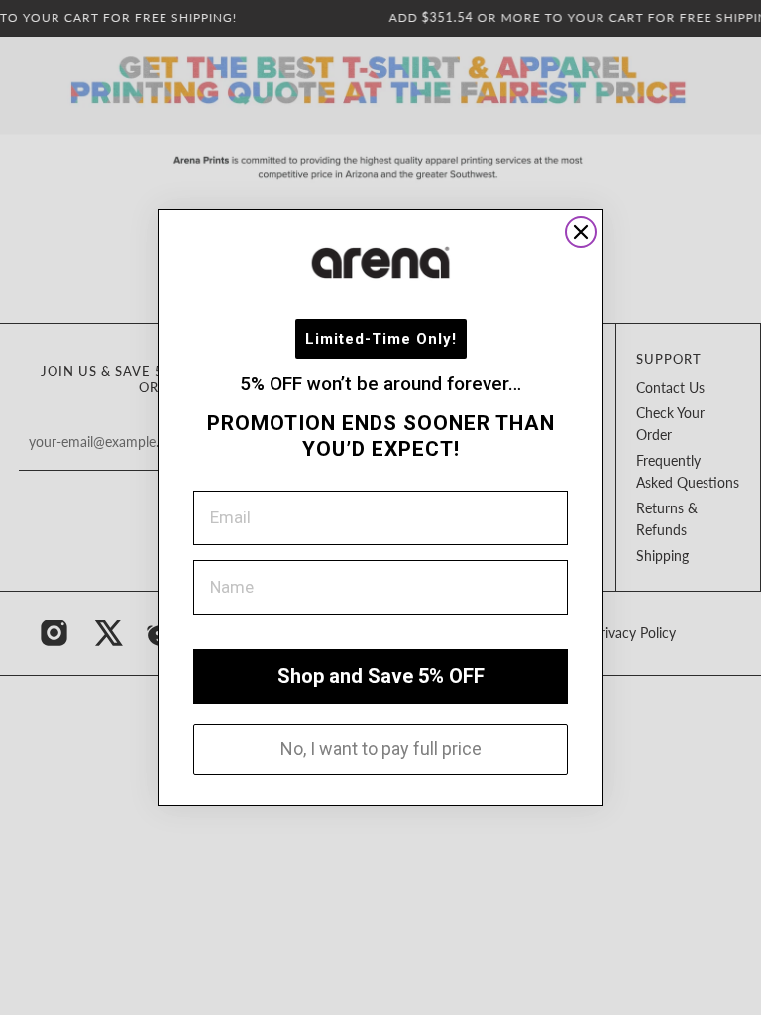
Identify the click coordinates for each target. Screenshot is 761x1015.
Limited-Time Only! (381, 339)
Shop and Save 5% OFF (381, 676)
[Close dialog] (581, 232)
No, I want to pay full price (381, 748)
